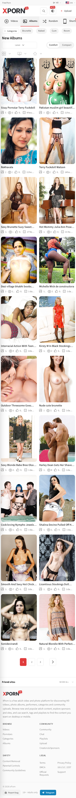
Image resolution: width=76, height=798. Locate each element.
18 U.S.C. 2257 (64, 767)
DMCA (42, 767)
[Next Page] (52, 662)
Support (61, 772)
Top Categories (7, 54)
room (67, 30)
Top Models (38, 54)
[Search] (43, 10)
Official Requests (44, 773)
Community (45, 729)
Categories (12, 31)
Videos (6, 729)
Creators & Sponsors (49, 748)
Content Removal (11, 761)
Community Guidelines (14, 770)
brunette (26, 30)
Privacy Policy (64, 763)
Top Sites (22, 54)
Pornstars (7, 734)
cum (54, 30)
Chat (42, 734)
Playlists (44, 738)
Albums (6, 743)
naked (41, 30)
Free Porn (6, 3)
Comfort (53, 45)
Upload (43, 743)
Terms (42, 763)
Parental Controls (11, 765)
